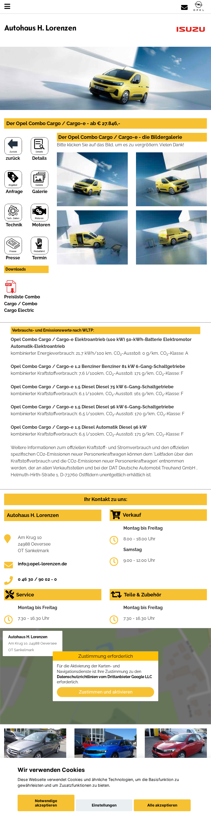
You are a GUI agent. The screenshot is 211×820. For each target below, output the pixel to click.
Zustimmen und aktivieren (105, 691)
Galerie (40, 191)
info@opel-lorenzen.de (42, 563)
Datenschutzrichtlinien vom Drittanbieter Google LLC (104, 677)
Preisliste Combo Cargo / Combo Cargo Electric (22, 303)
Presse (13, 257)
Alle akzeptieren (162, 805)
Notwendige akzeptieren (46, 803)
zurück (13, 158)
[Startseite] (199, 6)
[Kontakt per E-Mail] (184, 6)
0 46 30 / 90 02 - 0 (37, 579)
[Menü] (7, 6)
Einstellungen (104, 805)
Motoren (41, 224)
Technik (14, 224)
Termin (39, 257)
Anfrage (14, 191)
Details (39, 158)
